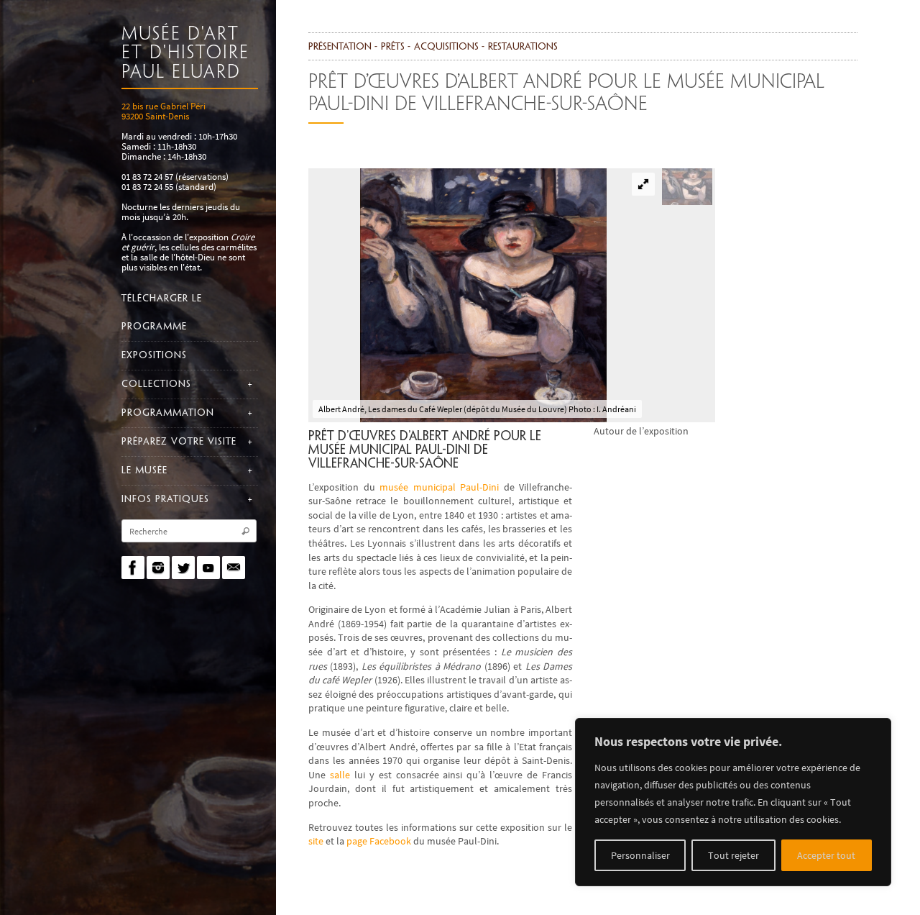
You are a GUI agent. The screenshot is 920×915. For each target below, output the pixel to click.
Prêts (393, 47)
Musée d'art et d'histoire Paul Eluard (185, 53)
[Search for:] (189, 530)
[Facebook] (132, 567)
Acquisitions (446, 47)
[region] (733, 802)
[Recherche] (245, 532)
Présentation (340, 47)
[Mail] (233, 567)
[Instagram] (158, 567)
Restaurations (523, 47)
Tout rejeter (733, 855)
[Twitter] (183, 567)
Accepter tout (826, 855)
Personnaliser (640, 855)
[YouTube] (208, 567)
